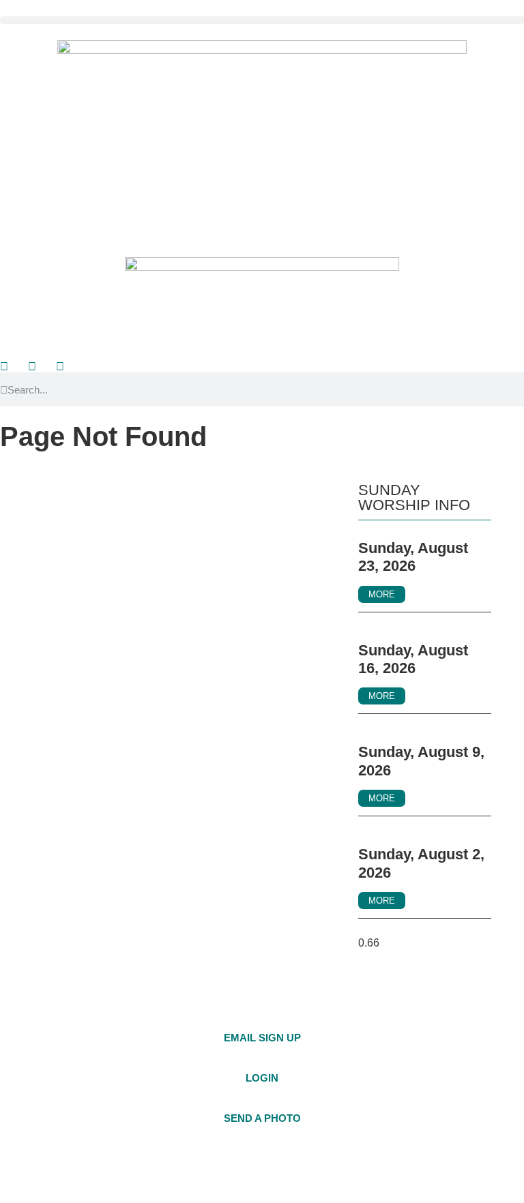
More (381, 594)
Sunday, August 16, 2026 (413, 659)
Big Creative (486, 1173)
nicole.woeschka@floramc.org (434, 1051)
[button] (262, 20)
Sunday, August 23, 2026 (413, 556)
